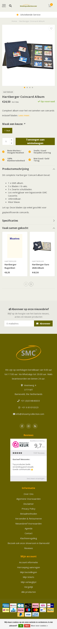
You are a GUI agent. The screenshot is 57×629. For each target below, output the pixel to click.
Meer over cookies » (39, 626)
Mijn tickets (28, 577)
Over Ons (28, 493)
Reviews (28, 548)
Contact (28, 533)
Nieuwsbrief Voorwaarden (28, 523)
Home (14, 21)
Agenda (28, 528)
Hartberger (8, 92)
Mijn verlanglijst (28, 582)
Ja (21, 626)
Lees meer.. (24, 115)
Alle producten (28, 591)
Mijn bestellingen (28, 572)
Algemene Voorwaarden (28, 498)
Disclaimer (28, 503)
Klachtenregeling (28, 538)
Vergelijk (28, 586)
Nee (27, 626)
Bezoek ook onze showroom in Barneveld (28, 543)
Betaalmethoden (28, 513)
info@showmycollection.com (30, 413)
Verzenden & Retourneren (28, 518)
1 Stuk (7, 130)
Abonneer (44, 323)
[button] (24, 87)
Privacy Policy (28, 508)
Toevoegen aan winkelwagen (35, 141)
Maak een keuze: (13, 124)
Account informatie (28, 562)
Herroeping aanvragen (28, 567)
